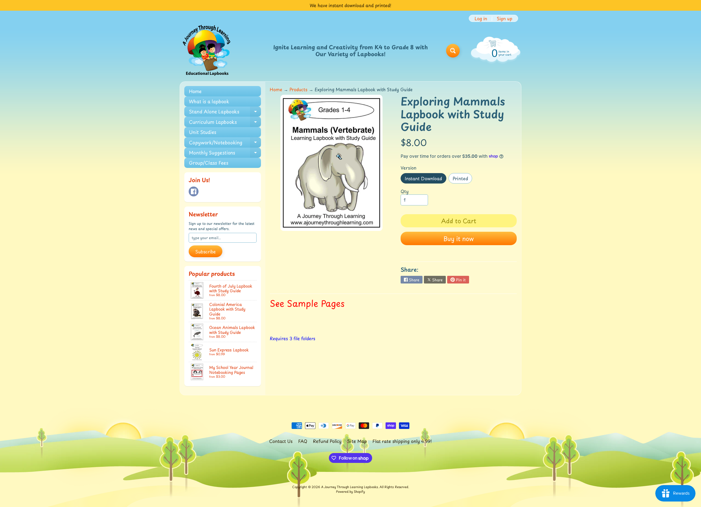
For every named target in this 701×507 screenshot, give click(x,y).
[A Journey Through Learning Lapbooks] (207, 50)
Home (195, 91)
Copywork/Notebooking (225, 143)
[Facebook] (194, 191)
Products (298, 89)
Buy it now (458, 238)
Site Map (357, 441)
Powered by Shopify (350, 491)
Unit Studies (202, 132)
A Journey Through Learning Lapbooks (349, 487)
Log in (481, 18)
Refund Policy (327, 441)
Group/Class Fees (208, 162)
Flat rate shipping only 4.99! (402, 441)
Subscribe (205, 251)
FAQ (302, 441)
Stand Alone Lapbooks (225, 112)
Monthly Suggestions (225, 153)
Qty (405, 191)
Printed (462, 179)
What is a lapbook (209, 101)
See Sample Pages (307, 303)
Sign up (504, 18)
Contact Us (280, 441)
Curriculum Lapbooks (225, 122)
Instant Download (425, 179)
